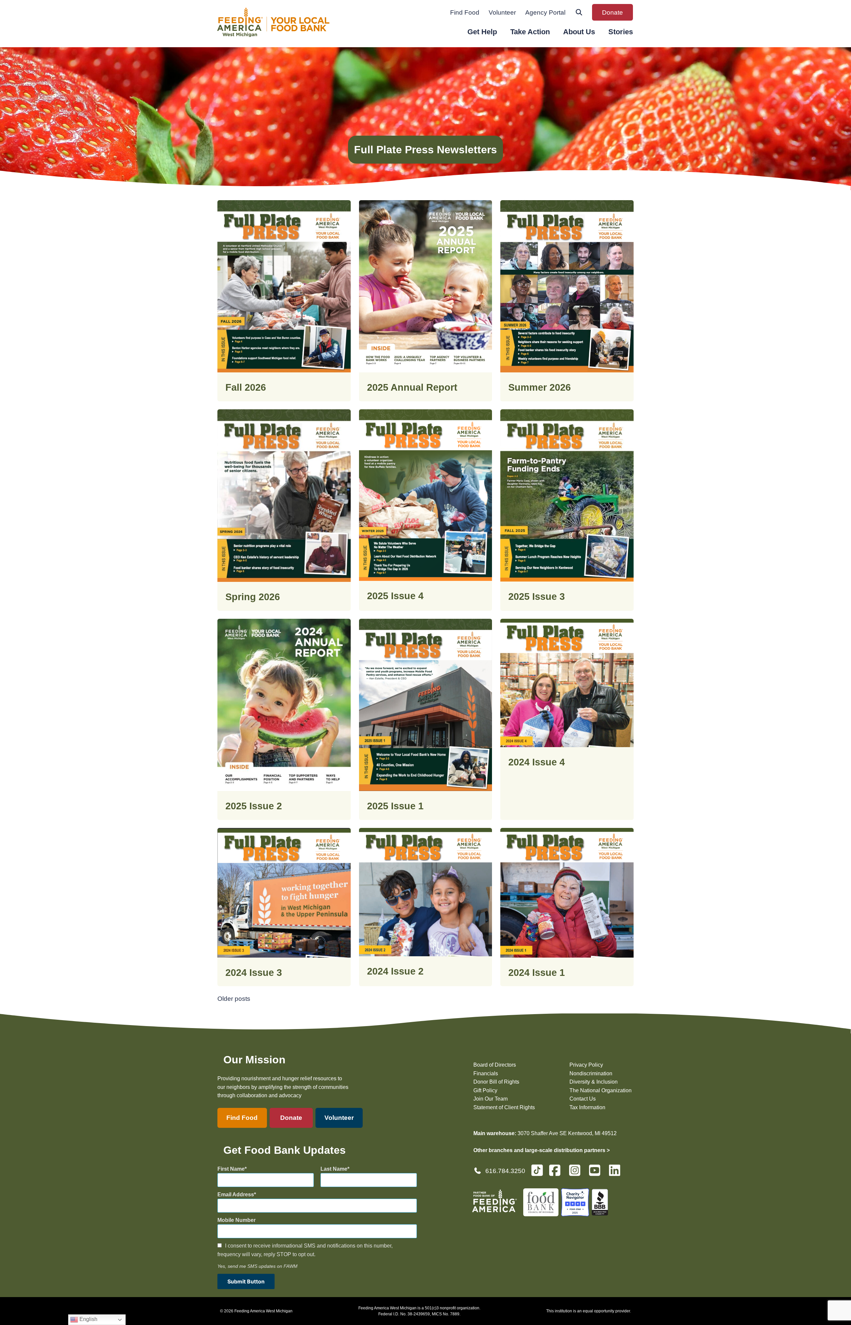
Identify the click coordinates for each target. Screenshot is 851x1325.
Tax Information (587, 1107)
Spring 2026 (252, 597)
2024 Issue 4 (536, 762)
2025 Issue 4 (395, 596)
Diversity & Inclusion (593, 1082)
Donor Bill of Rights (496, 1082)
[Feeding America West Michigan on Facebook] (557, 1173)
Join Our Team (490, 1099)
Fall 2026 (245, 387)
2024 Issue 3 (253, 972)
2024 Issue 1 (536, 972)
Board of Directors (494, 1065)
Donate (612, 12)
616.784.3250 (505, 1170)
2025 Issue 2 (253, 806)
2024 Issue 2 (395, 971)
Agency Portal (545, 12)
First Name (231, 1169)
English (87, 1319)
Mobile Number (236, 1220)
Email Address (235, 1194)
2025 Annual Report (412, 387)
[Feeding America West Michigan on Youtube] (597, 1173)
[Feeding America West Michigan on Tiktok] (537, 1170)
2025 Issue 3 (536, 596)
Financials (485, 1073)
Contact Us (582, 1099)
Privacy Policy (586, 1065)
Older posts (233, 998)
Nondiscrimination (590, 1073)
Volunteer (502, 12)
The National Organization (600, 1090)
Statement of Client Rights (504, 1107)
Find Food (464, 12)
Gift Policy (485, 1090)
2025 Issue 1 (395, 806)
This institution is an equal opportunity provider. (588, 1311)
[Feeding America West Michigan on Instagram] (577, 1173)
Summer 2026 (539, 387)
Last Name (333, 1169)
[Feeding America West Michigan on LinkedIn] (617, 1173)
